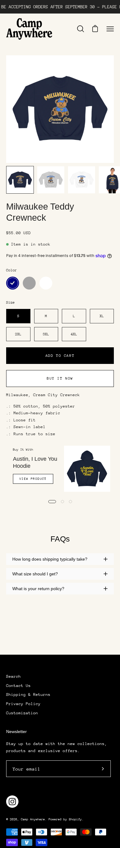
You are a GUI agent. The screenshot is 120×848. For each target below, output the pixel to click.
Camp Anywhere (33, 819)
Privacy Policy (23, 703)
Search (13, 676)
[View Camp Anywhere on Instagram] (12, 801)
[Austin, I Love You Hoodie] (87, 469)
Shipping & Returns (28, 694)
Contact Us (18, 685)
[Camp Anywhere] (29, 29)
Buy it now (60, 378)
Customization (22, 713)
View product (33, 479)
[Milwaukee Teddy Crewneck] (20, 180)
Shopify (75, 819)
